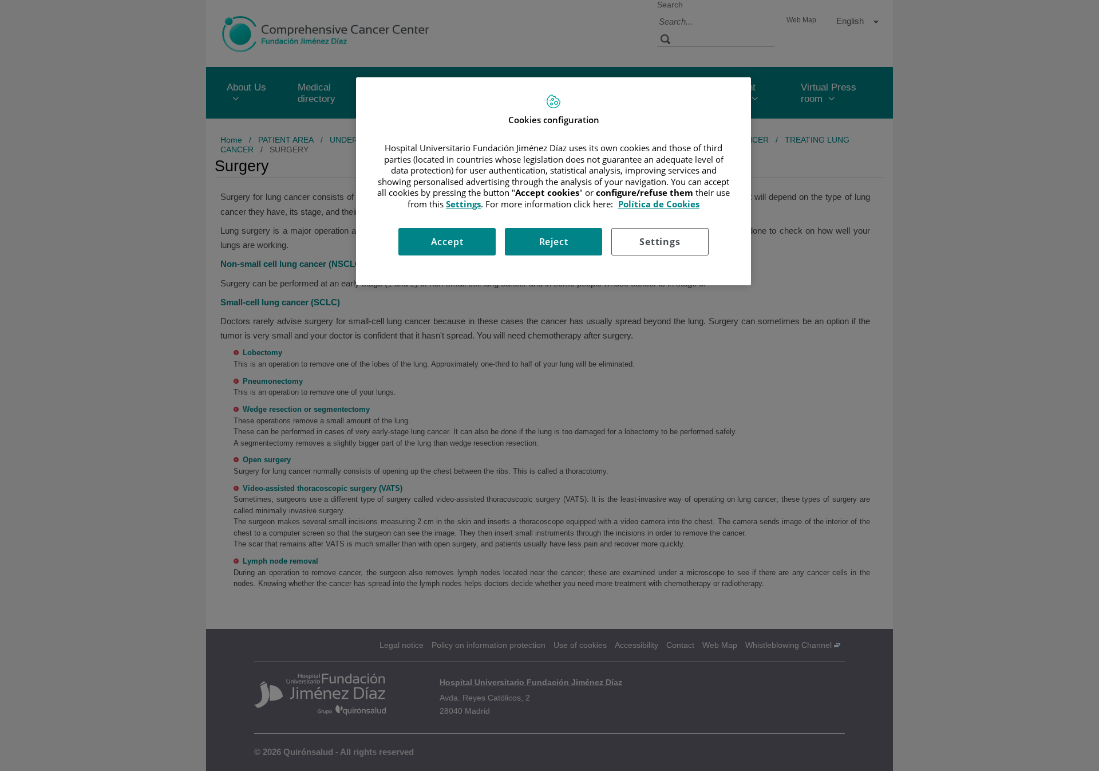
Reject (553, 241)
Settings (659, 241)
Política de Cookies (658, 204)
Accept (447, 241)
